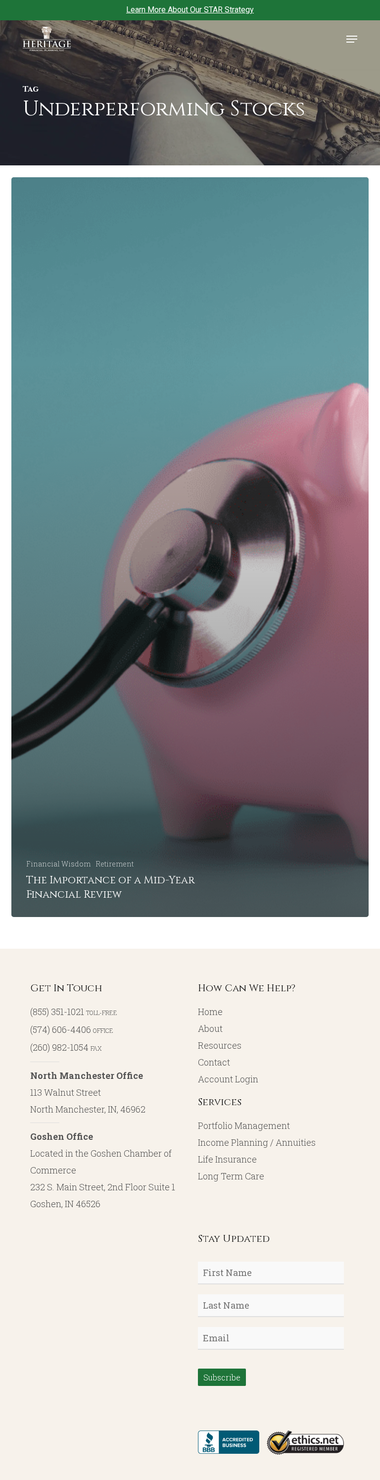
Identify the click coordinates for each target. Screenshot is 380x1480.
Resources (219, 1045)
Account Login (228, 1079)
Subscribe (221, 1377)
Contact (214, 1062)
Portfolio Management (244, 1125)
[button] (351, 39)
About (210, 1028)
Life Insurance (227, 1159)
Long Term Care (231, 1176)
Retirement (114, 863)
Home (210, 1012)
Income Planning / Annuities (257, 1142)
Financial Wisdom (58, 863)
